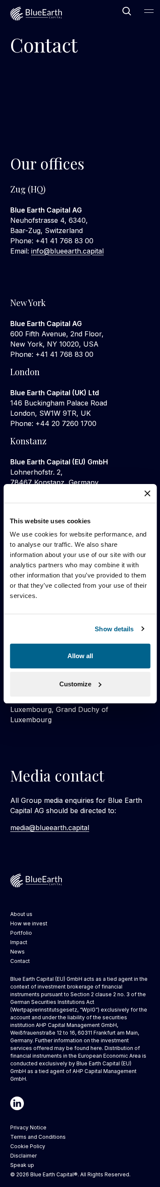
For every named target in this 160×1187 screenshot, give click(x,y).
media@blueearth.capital (49, 827)
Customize (75, 684)
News (17, 951)
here (96, 1048)
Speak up (22, 1165)
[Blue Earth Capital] (36, 13)
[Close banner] (147, 493)
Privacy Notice (28, 1127)
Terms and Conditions (38, 1137)
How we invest (28, 923)
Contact (20, 961)
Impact (18, 942)
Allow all (80, 655)
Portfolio (21, 933)
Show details (114, 629)
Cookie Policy (27, 1146)
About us (21, 914)
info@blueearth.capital (67, 251)
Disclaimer (23, 1155)
